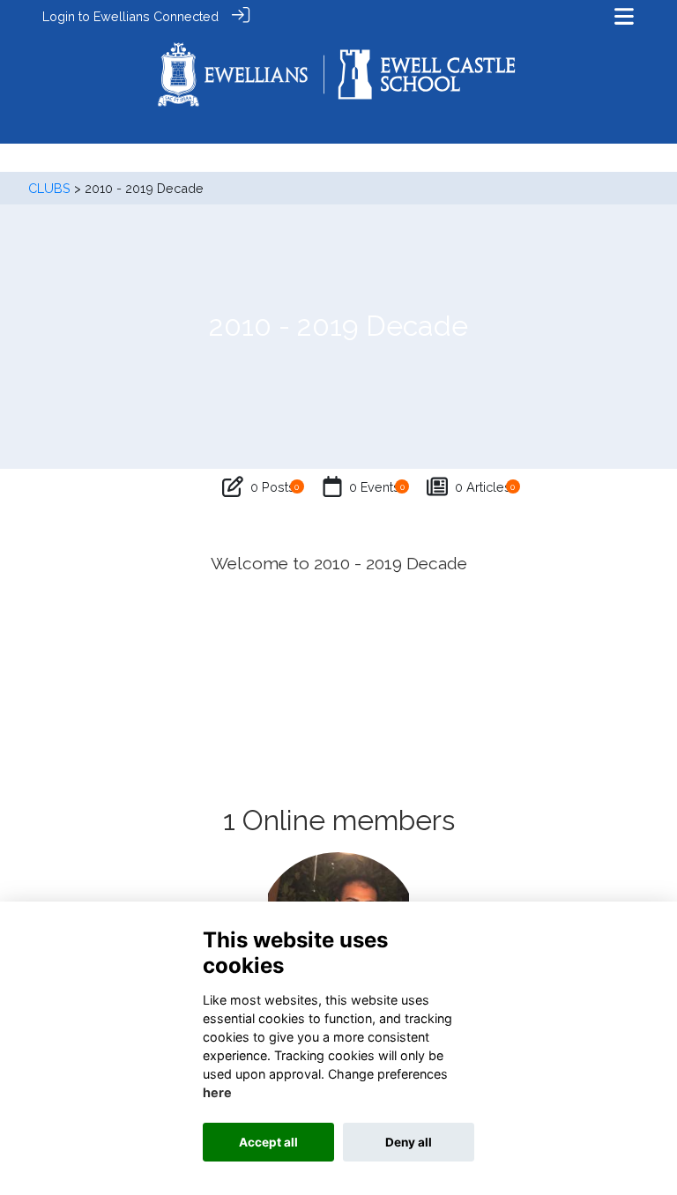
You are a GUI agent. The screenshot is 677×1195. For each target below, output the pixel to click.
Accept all (268, 1142)
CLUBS (49, 188)
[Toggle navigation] (624, 16)
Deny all (408, 1142)
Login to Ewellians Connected (130, 16)
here (217, 1092)
